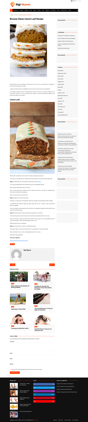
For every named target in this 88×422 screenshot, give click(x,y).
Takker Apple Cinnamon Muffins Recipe (19, 240)
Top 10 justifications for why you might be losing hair (43, 309)
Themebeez (35, 420)
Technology (53, 10)
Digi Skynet (61, 32)
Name (11, 353)
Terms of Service (67, 420)
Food (31, 10)
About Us (55, 420)
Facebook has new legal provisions (65, 141)
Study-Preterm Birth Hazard (63, 48)
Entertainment (64, 10)
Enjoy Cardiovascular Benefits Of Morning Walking (20, 286)
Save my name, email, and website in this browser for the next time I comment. (26, 369)
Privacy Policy (75, 420)
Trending (60, 112)
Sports (69, 10)
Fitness (39, 10)
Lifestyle (26, 10)
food (13, 244)
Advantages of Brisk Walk (18, 309)
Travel (58, 10)
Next (51, 264)
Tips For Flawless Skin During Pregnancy (66, 38)
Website (11, 364)
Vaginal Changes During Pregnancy (65, 41)
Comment (12, 341)
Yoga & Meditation (62, 115)
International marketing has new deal (65, 148)
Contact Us (60, 420)
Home (59, 87)
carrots (39, 181)
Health (34, 10)
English (74, 0)
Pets (59, 98)
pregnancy (60, 101)
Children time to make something (65, 166)
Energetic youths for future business (65, 157)
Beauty (21, 10)
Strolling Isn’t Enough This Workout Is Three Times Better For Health (43, 288)
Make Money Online (62, 95)
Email (11, 358)
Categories (15, 10)
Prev (13, 264)
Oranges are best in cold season (64, 134)
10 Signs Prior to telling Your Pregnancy (66, 35)
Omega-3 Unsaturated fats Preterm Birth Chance (67, 392)
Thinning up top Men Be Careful (19, 328)
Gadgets (47, 10)
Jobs (43, 10)
